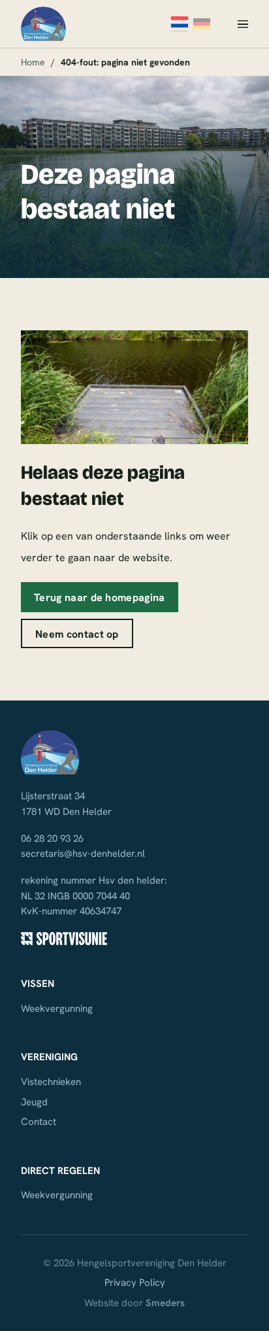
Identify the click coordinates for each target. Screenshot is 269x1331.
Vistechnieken (51, 1082)
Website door (134, 1303)
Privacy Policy (134, 1282)
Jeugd (34, 1102)
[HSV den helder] (43, 24)
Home (33, 62)
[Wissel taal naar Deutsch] (201, 23)
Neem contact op (77, 633)
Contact (38, 1122)
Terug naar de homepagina (99, 597)
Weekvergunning (57, 1008)
